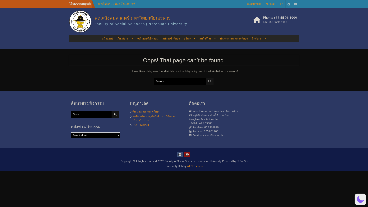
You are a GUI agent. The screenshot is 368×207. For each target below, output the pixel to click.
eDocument (254, 3)
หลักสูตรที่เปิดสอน (148, 38)
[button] (360, 199)
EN (281, 3)
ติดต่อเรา (257, 38)
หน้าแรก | (107, 38)
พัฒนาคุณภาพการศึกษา (234, 38)
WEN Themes (195, 166)
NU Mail (270, 3)
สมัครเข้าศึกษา (171, 38)
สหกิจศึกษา (205, 38)
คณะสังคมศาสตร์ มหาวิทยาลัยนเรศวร (132, 18)
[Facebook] (289, 4)
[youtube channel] (295, 4)
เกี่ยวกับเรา (123, 38)
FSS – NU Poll (140, 125)
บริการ (188, 38)
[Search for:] (184, 81)
